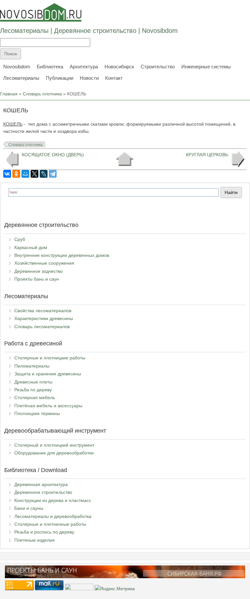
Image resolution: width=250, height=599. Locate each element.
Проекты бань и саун (36, 279)
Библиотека (50, 66)
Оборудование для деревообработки (54, 452)
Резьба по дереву (33, 389)
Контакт (114, 78)
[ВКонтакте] (7, 174)
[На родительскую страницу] (124, 159)
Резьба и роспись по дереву (44, 532)
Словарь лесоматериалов (42, 326)
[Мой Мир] (25, 174)
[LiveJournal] (44, 174)
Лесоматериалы (21, 78)
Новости (89, 78)
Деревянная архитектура (41, 484)
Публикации (59, 78)
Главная (9, 93)
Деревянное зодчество (38, 271)
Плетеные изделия (34, 540)
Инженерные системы (206, 66)
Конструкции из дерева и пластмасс (52, 500)
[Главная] (40, 12)
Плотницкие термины (37, 413)
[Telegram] (53, 174)
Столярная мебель (34, 397)
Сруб (19, 239)
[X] (34, 174)
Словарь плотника (42, 93)
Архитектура (84, 66)
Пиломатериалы (31, 366)
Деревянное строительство (43, 492)
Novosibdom (16, 66)
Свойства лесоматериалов (42, 310)
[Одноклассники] (16, 174)
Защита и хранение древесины (47, 373)
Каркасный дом (30, 247)
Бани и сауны (28, 508)
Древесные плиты (33, 381)
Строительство (158, 66)
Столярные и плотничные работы (50, 524)
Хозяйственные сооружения (44, 263)
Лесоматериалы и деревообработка (52, 516)
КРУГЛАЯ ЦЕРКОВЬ (207, 154)
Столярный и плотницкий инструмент (54, 445)
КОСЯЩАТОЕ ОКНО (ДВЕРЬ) (53, 154)
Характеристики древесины (43, 318)
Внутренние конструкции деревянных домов (61, 255)
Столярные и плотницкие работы (49, 357)
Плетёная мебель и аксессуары (48, 405)
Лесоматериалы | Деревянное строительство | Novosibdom (89, 30)
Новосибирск (119, 66)
